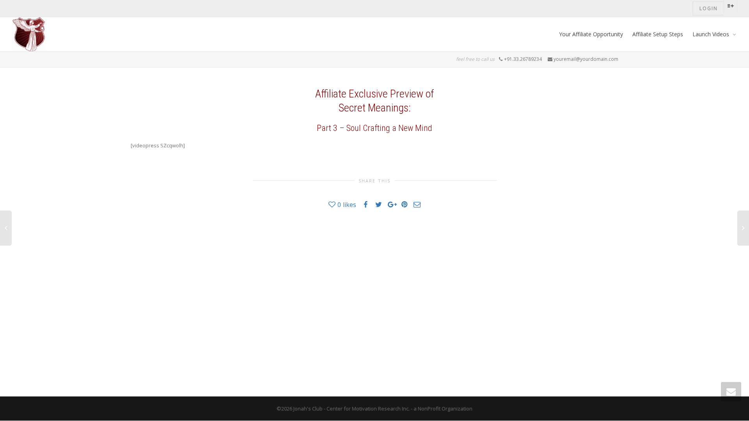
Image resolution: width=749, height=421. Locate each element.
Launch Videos (711, 34)
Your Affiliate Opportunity (591, 34)
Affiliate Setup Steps (657, 34)
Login (708, 8)
